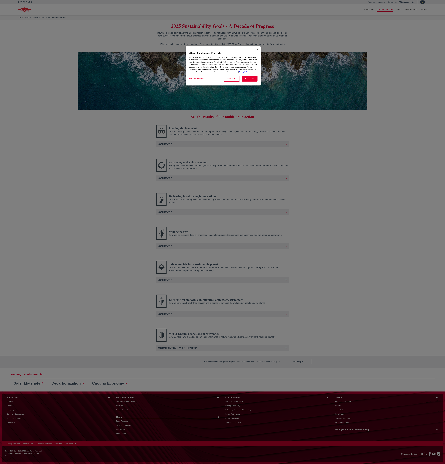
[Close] (257, 49)
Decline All (232, 79)
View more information (196, 78)
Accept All (249, 79)
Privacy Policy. (244, 72)
